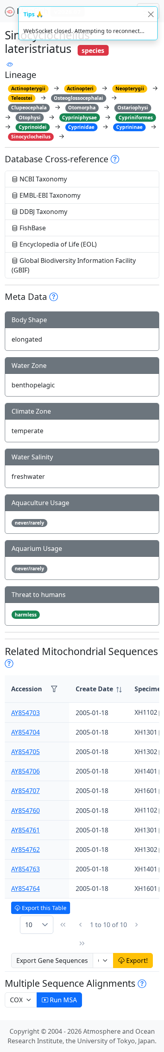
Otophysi (30, 117)
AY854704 (25, 732)
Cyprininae (129, 127)
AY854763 (25, 869)
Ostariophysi (132, 107)
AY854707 (25, 790)
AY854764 (25, 888)
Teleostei (21, 98)
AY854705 (25, 751)
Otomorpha (82, 107)
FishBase (32, 228)
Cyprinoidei (33, 127)
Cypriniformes (136, 117)
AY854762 (25, 849)
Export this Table (43, 908)
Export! (136, 960)
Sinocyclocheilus (31, 136)
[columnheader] (98, 689)
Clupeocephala (29, 107)
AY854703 (25, 712)
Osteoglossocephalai (78, 98)
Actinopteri (80, 88)
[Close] (150, 14)
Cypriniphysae (79, 117)
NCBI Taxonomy (42, 179)
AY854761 (25, 830)
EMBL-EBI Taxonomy (49, 195)
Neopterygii (129, 88)
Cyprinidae (81, 127)
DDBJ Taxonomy (42, 211)
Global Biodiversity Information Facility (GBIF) (74, 265)
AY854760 (25, 810)
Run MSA (62, 1000)
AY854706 (25, 771)
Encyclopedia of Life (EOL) (57, 244)
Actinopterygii (28, 88)
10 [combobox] (28, 924)
